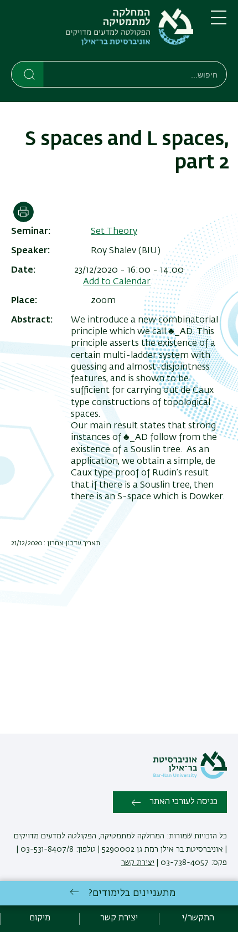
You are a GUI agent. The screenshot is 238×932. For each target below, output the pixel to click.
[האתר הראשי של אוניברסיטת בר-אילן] (190, 777)
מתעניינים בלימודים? (132, 893)
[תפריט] (218, 22)
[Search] (28, 74)
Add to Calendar (117, 282)
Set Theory (114, 231)
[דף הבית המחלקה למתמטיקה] (102, 32)
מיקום (39, 918)
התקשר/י (198, 918)
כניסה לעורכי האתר (183, 801)
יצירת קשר (137, 863)
